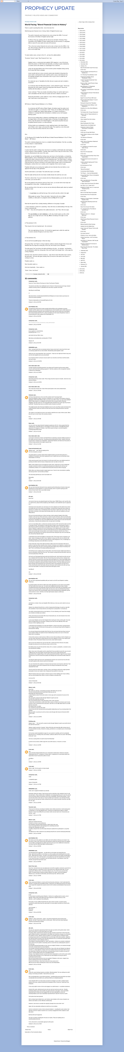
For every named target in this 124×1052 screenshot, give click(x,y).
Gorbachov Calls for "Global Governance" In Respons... (87, 128)
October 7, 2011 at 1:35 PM (35, 761)
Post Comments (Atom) (36, 1032)
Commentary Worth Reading (87, 171)
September (83, 250)
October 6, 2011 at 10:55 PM (35, 361)
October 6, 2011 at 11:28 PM (35, 372)
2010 (81, 268)
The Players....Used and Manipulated (89, 173)
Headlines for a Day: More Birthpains (89, 108)
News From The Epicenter (86, 151)
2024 (81, 34)
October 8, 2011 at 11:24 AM (35, 1023)
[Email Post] (48, 274)
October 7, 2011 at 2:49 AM (35, 418)
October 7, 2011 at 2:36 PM (35, 802)
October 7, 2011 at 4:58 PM (35, 846)
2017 (81, 48)
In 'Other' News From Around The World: (90, 183)
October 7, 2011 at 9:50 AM (35, 682)
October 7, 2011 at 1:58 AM (35, 390)
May (82, 258)
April (82, 260)
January (83, 266)
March (82, 262)
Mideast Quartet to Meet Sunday (88, 224)
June (82, 256)
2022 (81, 38)
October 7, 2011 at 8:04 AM (35, 480)
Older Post (70, 1029)
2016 (81, 50)
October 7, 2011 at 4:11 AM (35, 431)
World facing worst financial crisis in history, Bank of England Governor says (43, 31)
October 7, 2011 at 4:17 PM (35, 815)
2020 (81, 42)
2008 (81, 272)
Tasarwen (31, 807)
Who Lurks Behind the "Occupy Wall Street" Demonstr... (89, 181)
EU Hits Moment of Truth (86, 165)
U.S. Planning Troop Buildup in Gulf (89, 74)
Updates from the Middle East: (87, 226)
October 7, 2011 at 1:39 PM (35, 770)
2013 (81, 56)
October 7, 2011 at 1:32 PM (35, 745)
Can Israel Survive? (85, 233)
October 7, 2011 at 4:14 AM (35, 444)
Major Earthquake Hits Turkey (87, 123)
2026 (81, 30)
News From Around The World (87, 206)
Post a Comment (31, 1026)
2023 (81, 36)
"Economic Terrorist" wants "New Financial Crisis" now (38, 58)
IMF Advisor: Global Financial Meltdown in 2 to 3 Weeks (38, 104)
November (83, 64)
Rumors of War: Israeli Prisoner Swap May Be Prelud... (89, 84)
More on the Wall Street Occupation (89, 192)
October (83, 66)
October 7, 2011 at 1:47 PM (35, 784)
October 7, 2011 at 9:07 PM (35, 923)
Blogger (68, 1041)
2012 (81, 58)
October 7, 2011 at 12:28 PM (35, 716)
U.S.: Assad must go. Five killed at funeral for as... (88, 209)
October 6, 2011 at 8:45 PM (35, 302)
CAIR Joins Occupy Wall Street (88, 132)
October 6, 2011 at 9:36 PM (35, 324)
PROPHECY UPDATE (50, 8)
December (83, 62)
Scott (30, 749)
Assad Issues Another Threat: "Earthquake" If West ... (87, 77)
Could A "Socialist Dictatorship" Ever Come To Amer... (89, 80)
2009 (81, 270)
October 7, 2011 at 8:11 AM (35, 492)
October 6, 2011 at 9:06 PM (35, 316)
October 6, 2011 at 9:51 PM (35, 342)
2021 (81, 40)
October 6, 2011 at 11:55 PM (35, 382)
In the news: (83, 69)
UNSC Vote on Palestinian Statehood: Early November (89, 142)
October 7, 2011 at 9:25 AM (35, 574)
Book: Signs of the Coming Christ (86, 22)
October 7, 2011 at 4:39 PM (35, 833)
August (82, 252)
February (83, 264)
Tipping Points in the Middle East (88, 125)
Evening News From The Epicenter (89, 194)
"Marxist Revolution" (85, 169)
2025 (81, 32)
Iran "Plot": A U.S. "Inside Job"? (87, 185)
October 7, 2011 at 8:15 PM (35, 888)
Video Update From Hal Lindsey (88, 119)
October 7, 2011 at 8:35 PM (35, 912)
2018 (81, 46)
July (82, 254)
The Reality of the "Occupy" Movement (89, 112)
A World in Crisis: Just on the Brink (88, 235)
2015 (81, 52)
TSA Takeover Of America (86, 137)
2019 (81, 44)
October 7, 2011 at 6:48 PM (35, 861)
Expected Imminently (34, 448)
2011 (81, 60)
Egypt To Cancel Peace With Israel (88, 98)
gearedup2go (32, 306)
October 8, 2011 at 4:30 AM (35, 964)
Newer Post (28, 1029)
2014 (81, 54)
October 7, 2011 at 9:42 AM (35, 593)
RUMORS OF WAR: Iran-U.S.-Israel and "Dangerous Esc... (90, 188)
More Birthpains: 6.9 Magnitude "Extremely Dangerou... (88, 87)
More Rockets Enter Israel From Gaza (89, 67)
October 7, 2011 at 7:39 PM (35, 875)
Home (49, 1029)
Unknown (31, 395)
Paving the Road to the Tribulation (88, 103)
